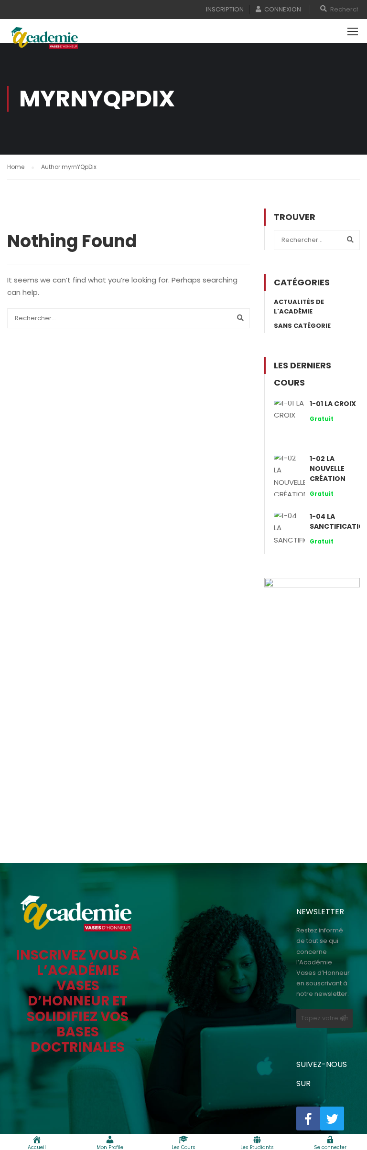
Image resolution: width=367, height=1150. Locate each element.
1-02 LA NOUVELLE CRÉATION (327, 468)
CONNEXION (282, 9)
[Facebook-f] (308, 1118)
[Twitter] (332, 1118)
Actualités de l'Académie (299, 306)
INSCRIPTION (225, 9)
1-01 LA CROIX (333, 403)
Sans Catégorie (302, 325)
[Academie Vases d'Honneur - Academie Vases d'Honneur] (45, 38)
